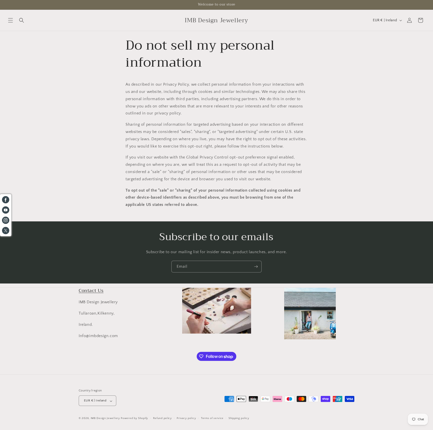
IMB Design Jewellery (105, 418)
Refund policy (162, 418)
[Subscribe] (255, 266)
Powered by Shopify (134, 418)
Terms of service (212, 418)
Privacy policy (186, 418)
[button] (10, 20)
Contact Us (91, 290)
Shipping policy (239, 418)
